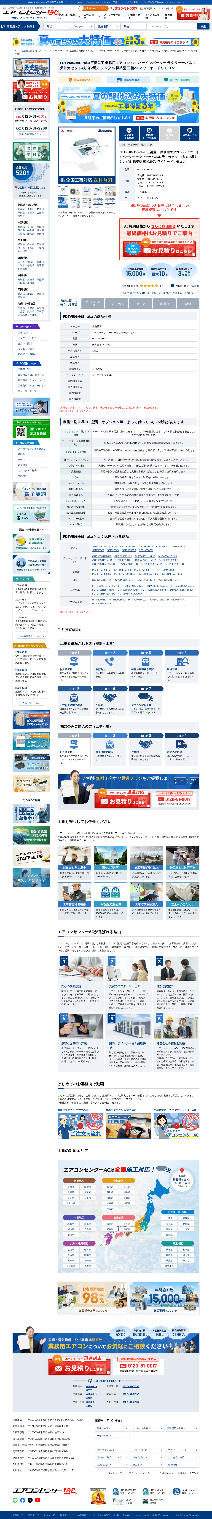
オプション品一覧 (93, 303)
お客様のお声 (105, 1464)
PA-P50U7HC (99, 599)
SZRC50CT (132, 546)
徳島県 (110, 1223)
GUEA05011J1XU (167, 556)
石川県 (110, 1192)
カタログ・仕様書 (27, 470)
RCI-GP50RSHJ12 (123, 579)
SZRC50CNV (116, 546)
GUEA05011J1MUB (144, 556)
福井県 (127, 1192)
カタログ (140, 303)
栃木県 (186, 1249)
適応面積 (164, 303)
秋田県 (186, 1223)
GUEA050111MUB (102, 556)
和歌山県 (70, 1203)
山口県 (70, 1234)
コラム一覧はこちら (30, 703)
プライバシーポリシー (140, 1473)
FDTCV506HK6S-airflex (130, 585)
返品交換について (142, 1457)
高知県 (127, 1229)
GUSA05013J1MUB (145, 560)
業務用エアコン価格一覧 (31, 374)
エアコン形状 (117, 303)
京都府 (70, 1186)
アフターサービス (112, 16)
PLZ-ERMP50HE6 (122, 569)
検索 (203, 26)
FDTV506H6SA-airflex (157, 585)
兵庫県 (70, 1192)
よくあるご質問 (152, 16)
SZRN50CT (98, 550)
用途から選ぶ (104, 1435)
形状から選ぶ (104, 1428)
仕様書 (188, 303)
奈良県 (70, 1197)
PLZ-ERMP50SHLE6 (171, 573)
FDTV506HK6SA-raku (103, 593)
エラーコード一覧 (27, 390)
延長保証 (22, 464)
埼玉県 (186, 1254)
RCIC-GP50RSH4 (145, 579)
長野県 (127, 1197)
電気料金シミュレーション (32, 380)
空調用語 (22, 475)
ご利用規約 (165, 1473)
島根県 (87, 1223)
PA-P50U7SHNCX (101, 603)
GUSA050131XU (123, 560)
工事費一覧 (24, 369)
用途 (126, 26)
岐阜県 (110, 1203)
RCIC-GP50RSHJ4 (168, 579)
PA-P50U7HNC (117, 599)
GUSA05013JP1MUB (103, 564)
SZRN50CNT (162, 546)
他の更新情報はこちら (30, 636)
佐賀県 (87, 1249)
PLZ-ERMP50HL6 (143, 569)
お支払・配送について (109, 1457)
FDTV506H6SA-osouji (182, 585)
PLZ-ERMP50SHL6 (147, 573)
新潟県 (110, 1186)
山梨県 (110, 1197)
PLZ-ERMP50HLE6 (166, 569)
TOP (15, 50)
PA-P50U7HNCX (137, 599)
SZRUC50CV (146, 550)
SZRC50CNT (99, 546)
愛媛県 (110, 1229)
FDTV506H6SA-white (127, 589)
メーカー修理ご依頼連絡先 (32, 448)
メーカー (78, 26)
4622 (193, 285)
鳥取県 (70, 1223)
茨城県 (169, 1249)
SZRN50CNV (179, 546)
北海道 (169, 1218)
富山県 (127, 1186)
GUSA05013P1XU (174, 564)
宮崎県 (87, 1260)
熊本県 (87, 1254)
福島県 (169, 1234)
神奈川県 (169, 1265)
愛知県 (110, 1208)
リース (21, 459)
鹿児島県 (70, 1265)
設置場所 (103, 26)
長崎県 (70, 1254)
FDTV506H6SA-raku (103, 589)
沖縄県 (87, 1265)
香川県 (127, 1223)
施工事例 (137, 1464)
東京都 (186, 1260)
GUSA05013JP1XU (128, 564)
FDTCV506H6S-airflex (103, 585)
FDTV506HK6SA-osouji (181, 589)
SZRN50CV (113, 550)
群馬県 (169, 1254)
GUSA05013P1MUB (151, 564)
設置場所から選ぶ (176, 1428)
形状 (49, 26)
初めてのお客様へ (67, 16)
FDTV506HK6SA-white (130, 593)
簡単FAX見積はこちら (30, 133)
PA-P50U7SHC (156, 599)
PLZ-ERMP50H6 (101, 569)
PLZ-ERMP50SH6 (101, 573)
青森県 (186, 1218)
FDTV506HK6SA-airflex (153, 589)
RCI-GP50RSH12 (101, 579)
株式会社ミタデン (187, 1473)
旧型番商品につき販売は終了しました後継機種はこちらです (159, 207)
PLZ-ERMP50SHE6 (124, 573)
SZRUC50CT (129, 550)
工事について (89, 16)
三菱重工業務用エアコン (33, 50)
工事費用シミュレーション (32, 385)
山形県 (186, 1229)
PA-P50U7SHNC (176, 599)
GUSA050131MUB (102, 560)
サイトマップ (115, 1473)
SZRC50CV (147, 546)
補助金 (21, 454)
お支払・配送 (134, 16)
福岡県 (70, 1249)
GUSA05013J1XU (168, 560)
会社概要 (168, 16)
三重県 (87, 1197)
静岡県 (127, 1203)
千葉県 (169, 1260)
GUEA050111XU (123, 556)
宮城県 (169, 1229)
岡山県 (70, 1229)
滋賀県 (87, 1186)
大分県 (70, 1260)
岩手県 (169, 1223)
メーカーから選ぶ (141, 1428)
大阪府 (87, 1192)
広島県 (87, 1229)
